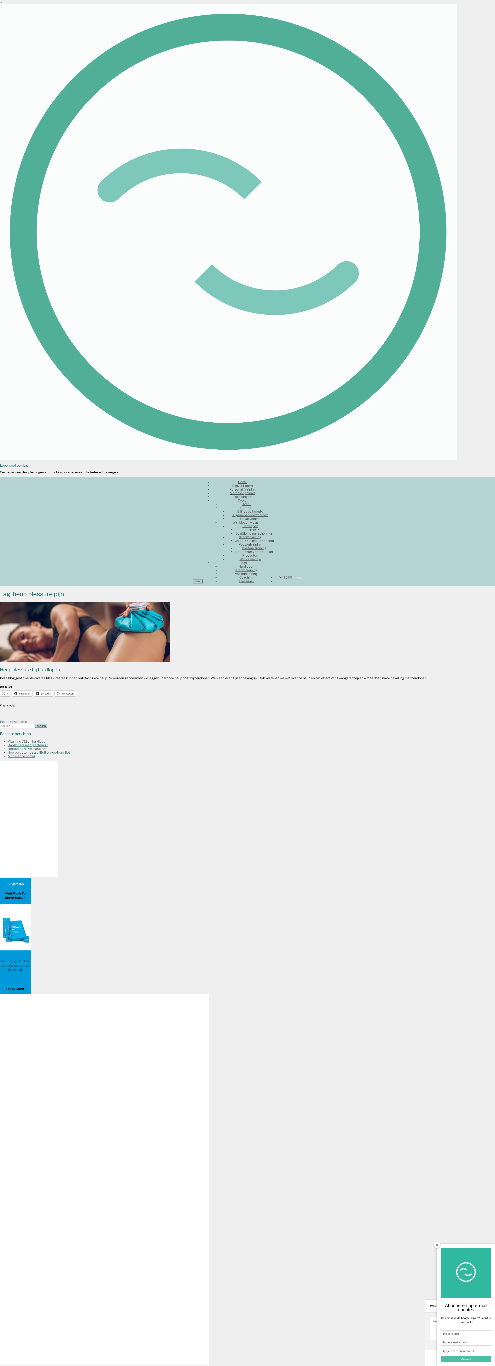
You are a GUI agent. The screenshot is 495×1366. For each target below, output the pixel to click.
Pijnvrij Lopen (242, 486)
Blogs (242, 563)
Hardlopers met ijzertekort (28, 745)
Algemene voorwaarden (250, 515)
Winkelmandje (250, 559)
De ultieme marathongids (254, 533)
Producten (250, 555)
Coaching (246, 577)
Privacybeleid (250, 519)
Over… (242, 500)
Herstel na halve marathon (27, 749)
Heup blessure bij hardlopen (30, 669)
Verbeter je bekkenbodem (254, 541)
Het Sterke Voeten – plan (254, 552)
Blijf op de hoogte (250, 511)
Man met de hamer (21, 756)
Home (242, 482)
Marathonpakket (242, 493)
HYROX (254, 530)
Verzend (466, 1359)
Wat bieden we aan (246, 522)
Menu (198, 581)
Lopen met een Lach (15, 465)
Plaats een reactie (13, 722)
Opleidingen (243, 497)
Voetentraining (250, 544)
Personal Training (243, 489)
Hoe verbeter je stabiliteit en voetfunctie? (39, 752)
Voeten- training (254, 548)
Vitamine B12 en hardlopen (27, 741)
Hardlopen (250, 526)
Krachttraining (250, 537)
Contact (246, 508)
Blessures (246, 581)
